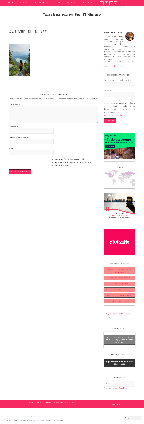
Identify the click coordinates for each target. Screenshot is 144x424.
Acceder (74, 402)
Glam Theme (44, 402)
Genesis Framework (56, 402)
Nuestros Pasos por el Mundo (122, 403)
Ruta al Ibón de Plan (119, 284)
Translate (123, 388)
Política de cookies (58, 420)
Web (11, 148)
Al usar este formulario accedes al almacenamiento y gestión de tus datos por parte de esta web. (72, 162)
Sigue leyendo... (110, 66)
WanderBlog (116, 404)
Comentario (15, 104)
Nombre (13, 127)
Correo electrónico (18, 138)
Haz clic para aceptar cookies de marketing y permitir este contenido (119, 339)
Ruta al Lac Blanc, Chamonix (119, 295)
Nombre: (107, 90)
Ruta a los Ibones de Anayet (119, 301)
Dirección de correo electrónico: (117, 80)
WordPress (67, 402)
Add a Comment (53, 84)
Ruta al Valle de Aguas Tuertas (119, 290)
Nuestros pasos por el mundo (72, 14)
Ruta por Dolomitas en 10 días (119, 278)
